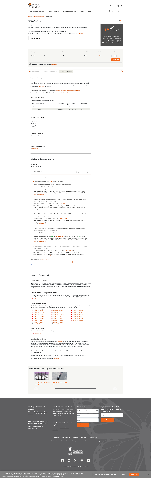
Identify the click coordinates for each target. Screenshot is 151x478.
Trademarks (54, 441)
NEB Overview (66, 437)
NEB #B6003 (80, 33)
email (54, 411)
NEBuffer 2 (34, 139)
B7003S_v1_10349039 (58, 323)
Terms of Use (93, 437)
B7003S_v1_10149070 (58, 318)
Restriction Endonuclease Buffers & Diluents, (65, 90)
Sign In (99, 55)
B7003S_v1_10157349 (78, 318)
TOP (122, 71)
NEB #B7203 (83, 85)
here (35, 287)
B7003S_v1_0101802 (38, 310)
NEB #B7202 (70, 85)
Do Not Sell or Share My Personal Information (104, 474)
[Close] (148, 474)
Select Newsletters (108, 419)
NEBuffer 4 (34, 141)
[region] (75, 474)
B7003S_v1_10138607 (78, 316)
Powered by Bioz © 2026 (37, 265)
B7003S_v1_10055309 (39, 312)
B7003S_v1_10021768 (78, 310)
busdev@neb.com (35, 347)
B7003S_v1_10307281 (39, 323)
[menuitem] (37, 11)
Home (29, 16)
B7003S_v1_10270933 (58, 320)
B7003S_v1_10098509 (39, 316)
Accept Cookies (134, 474)
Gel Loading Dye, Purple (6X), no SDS (42, 383)
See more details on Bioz (85, 264)
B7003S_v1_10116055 (58, 316)
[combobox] (80, 6)
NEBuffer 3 (34, 143)
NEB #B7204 (41, 86)
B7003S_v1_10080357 (39, 314)
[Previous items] (36, 389)
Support (56, 437)
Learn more (48, 25)
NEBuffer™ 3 (38, 333)
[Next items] (115, 389)
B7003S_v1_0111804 (58, 310)
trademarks (60, 341)
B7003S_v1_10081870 (58, 314)
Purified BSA (35, 148)
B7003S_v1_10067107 (78, 312)
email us (30, 413)
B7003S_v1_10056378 (58, 312)
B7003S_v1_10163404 (39, 320)
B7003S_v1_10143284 (39, 318)
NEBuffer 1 (34, 137)
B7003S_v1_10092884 (78, 314)
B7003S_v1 (36, 298)
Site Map (83, 437)
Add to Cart (116, 59)
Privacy (74, 441)
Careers (75, 437)
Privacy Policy (50, 476)
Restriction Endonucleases (38, 16)
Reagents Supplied (35, 38)
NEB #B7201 (57, 85)
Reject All (123, 474)
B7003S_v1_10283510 (78, 320)
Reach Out (83, 425)
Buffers (78, 90)
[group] (75, 379)
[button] (110, 6)
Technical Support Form (40, 412)
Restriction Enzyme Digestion (64, 92)
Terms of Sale (65, 441)
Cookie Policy (83, 441)
